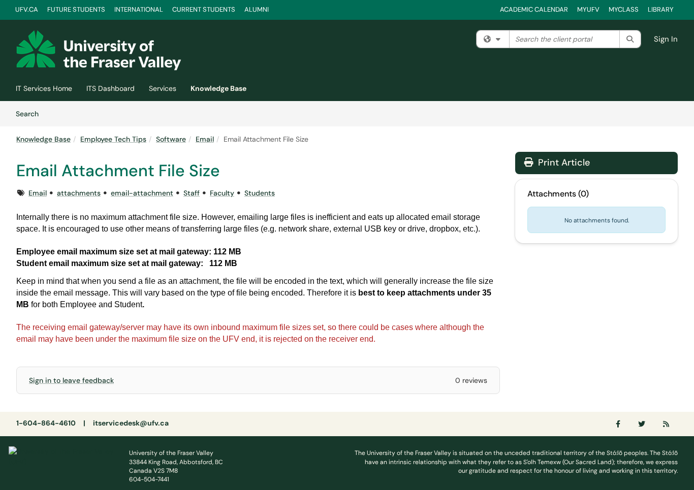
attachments (79, 193)
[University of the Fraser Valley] (61, 456)
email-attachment (142, 193)
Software (171, 139)
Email (205, 139)
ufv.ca (26, 9)
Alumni (256, 9)
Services (162, 88)
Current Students (203, 9)
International (138, 9)
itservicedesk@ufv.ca (131, 423)
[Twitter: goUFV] (642, 424)
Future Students (76, 9)
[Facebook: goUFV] (618, 424)
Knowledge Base (218, 88)
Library (661, 9)
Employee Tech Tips (113, 139)
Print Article (562, 162)
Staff (191, 193)
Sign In (666, 39)
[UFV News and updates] (666, 424)
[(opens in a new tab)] (98, 50)
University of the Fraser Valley (171, 453)
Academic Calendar (534, 9)
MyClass (624, 9)
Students (259, 193)
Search (31, 113)
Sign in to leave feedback (71, 380)
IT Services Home (44, 88)
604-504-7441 (149, 479)
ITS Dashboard (110, 88)
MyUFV (588, 9)
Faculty (222, 193)
